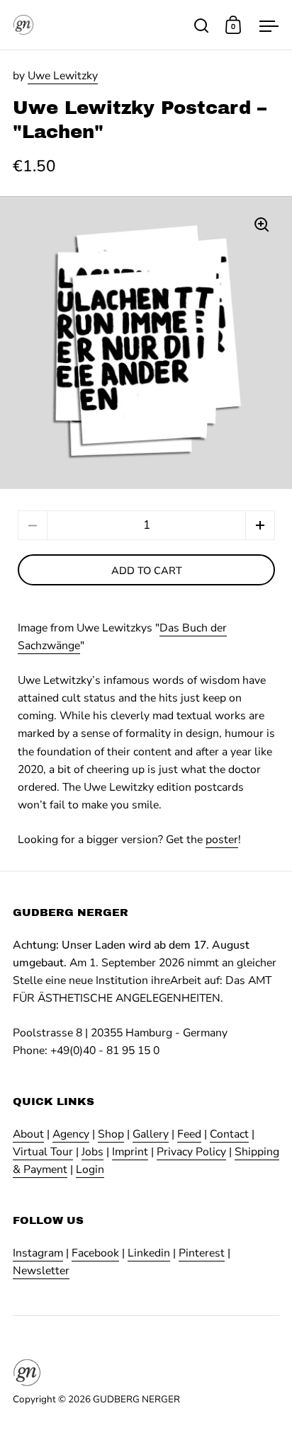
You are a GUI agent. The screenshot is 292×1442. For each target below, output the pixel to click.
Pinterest (202, 1253)
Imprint (130, 1152)
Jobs (92, 1152)
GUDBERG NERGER (136, 1399)
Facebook (95, 1253)
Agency (70, 1134)
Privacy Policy (191, 1152)
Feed (189, 1134)
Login (90, 1169)
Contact (229, 1134)
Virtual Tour (43, 1152)
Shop (111, 1134)
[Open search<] (201, 25)
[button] (260, 525)
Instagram (38, 1253)
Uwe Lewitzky (63, 76)
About (28, 1134)
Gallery (151, 1134)
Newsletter (41, 1270)
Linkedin (149, 1253)
